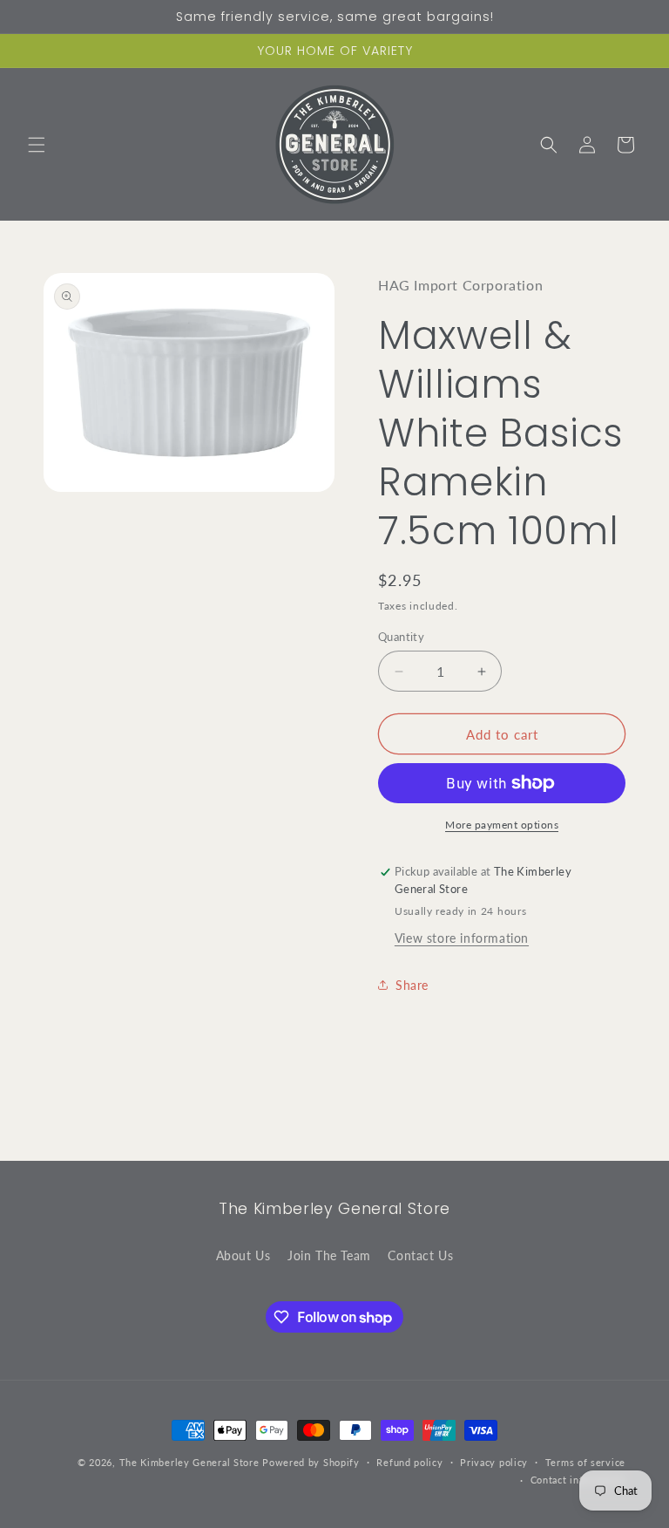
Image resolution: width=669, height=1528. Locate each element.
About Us (243, 1255)
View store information (462, 938)
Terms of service (585, 1462)
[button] (36, 145)
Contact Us (420, 1255)
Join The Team (329, 1255)
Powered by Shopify (311, 1462)
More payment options (501, 824)
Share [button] (412, 985)
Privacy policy (494, 1462)
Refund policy (409, 1462)
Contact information (577, 1479)
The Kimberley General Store (189, 1462)
